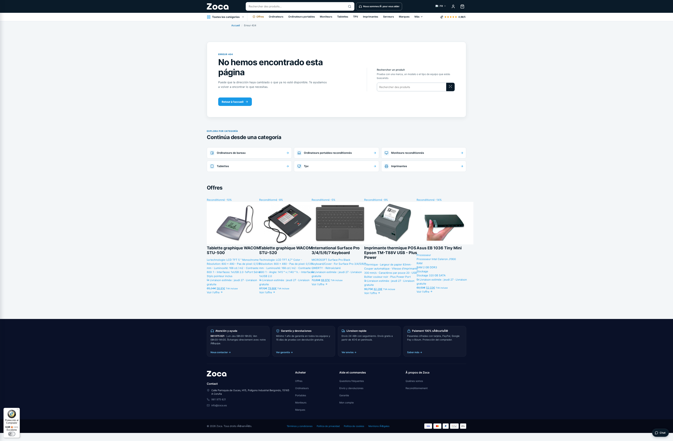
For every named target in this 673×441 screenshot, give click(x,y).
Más (417, 16)
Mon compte (346, 402)
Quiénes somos (414, 380)
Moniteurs (326, 16)
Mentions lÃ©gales (378, 426)
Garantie (344, 395)
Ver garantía (284, 352)
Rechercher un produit (391, 69)
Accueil (235, 25)
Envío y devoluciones (351, 388)
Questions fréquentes (351, 380)
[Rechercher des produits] (450, 87)
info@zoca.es (219, 405)
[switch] (11, 434)
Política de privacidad (328, 426)
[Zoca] (218, 6)
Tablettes (342, 16)
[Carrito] (462, 6)
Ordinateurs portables (301, 16)
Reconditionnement (417, 388)
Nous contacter (220, 352)
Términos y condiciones (299, 426)
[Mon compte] (453, 6)
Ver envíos (349, 352)
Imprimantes (370, 16)
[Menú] (18, 410)
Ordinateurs (276, 16)
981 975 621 (217, 336)
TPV (355, 16)
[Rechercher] (349, 6)
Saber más (414, 352)
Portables (300, 395)
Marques (404, 16)
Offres (298, 380)
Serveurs (388, 16)
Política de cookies (354, 426)
